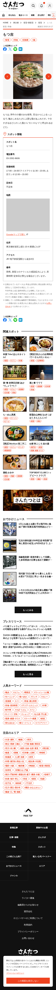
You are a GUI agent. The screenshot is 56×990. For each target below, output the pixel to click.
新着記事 (14, 827)
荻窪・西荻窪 (28, 22)
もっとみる (28, 609)
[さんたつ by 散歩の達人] (13, 6)
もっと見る (28, 674)
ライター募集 (28, 897)
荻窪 (40, 22)
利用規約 (28, 924)
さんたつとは (28, 891)
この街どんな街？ (14, 856)
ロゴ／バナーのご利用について (28, 918)
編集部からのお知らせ (28, 904)
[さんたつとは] (28, 500)
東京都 (16, 22)
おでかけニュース (14, 865)
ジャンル (14, 875)
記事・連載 (14, 837)
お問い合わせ (28, 938)
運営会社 (28, 911)
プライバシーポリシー (28, 931)
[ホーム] (3, 15)
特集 (14, 846)
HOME (5, 22)
